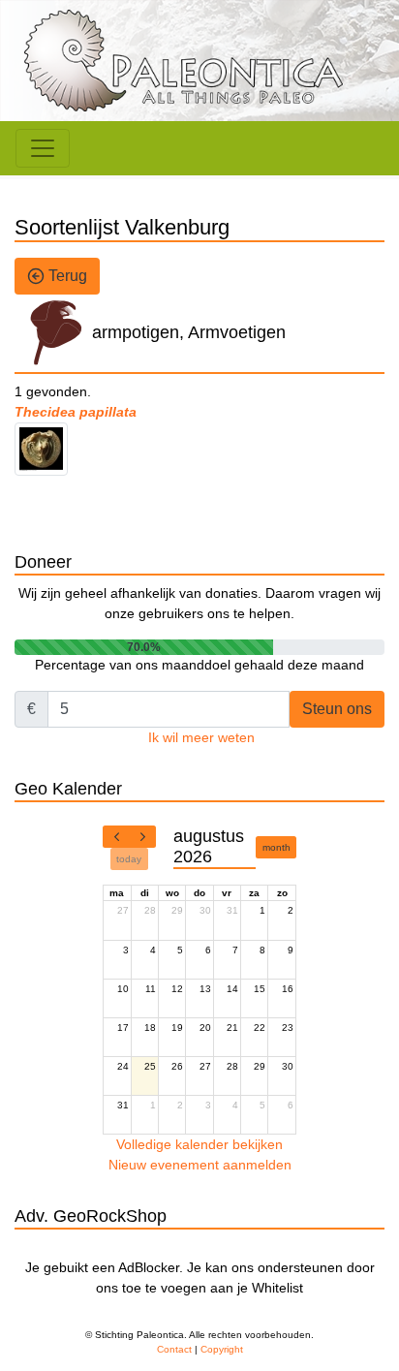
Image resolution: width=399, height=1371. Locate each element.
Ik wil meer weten (201, 737)
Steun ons (337, 709)
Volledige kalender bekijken (199, 1144)
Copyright (221, 1349)
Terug (66, 275)
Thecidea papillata (76, 412)
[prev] (116, 837)
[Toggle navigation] (42, 148)
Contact (174, 1349)
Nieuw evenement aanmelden (200, 1164)
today (128, 859)
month (276, 847)
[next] (142, 837)
